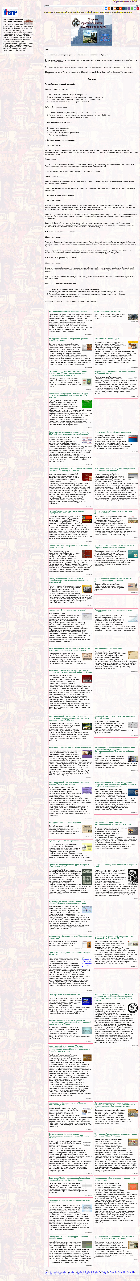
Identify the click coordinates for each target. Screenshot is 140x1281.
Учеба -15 (75, 1274)
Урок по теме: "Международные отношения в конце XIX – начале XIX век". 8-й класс (115, 1135)
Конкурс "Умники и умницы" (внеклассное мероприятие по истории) (66, 512)
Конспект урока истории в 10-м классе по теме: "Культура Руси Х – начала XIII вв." (113, 937)
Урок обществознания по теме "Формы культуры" (18, 35)
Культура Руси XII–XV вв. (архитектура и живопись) (70, 841)
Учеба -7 (96, 1272)
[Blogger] (115, 8)
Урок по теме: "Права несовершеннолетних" (67, 610)
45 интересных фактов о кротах (107, 311)
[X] (112, 8)
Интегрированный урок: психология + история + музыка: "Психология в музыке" (69, 783)
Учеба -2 (56, 1272)
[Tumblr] (126, 8)
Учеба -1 (48, 1272)
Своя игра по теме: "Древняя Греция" (64, 995)
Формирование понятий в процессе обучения (68, 311)
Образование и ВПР (126, 1)
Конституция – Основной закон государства (112, 432)
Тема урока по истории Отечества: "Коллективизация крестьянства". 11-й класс (112, 823)
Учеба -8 (104, 1272)
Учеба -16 (84, 1274)
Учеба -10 (121, 1272)
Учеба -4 (72, 1272)
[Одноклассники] (109, 8)
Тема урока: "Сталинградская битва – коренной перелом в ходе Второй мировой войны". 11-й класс (70, 671)
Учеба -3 (64, 1272)
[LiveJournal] (123, 8)
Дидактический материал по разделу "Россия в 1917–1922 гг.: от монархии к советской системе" (69, 433)
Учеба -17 (93, 1274)
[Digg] (117, 8)
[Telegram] (135, 8)
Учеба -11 (130, 1272)
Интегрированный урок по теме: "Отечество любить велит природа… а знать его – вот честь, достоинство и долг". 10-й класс (69, 718)
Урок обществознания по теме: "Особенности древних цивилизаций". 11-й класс (113, 580)
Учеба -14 (66, 1274)
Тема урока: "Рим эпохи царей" (107, 339)
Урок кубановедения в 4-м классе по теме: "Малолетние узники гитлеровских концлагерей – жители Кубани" (69, 580)
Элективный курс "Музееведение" (108, 648)
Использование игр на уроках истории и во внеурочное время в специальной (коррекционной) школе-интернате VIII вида (70, 1022)
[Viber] (129, 8)
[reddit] (120, 8)
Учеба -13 (57, 1274)
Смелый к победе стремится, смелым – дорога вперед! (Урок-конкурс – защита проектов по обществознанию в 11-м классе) (68, 373)
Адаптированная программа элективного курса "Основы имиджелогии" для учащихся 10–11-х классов (68, 395)
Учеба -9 (113, 1272)
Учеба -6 (88, 1272)
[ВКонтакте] (106, 8)
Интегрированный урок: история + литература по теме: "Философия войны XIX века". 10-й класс (69, 649)
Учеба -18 (102, 1274)
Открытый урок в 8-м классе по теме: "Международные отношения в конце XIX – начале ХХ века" (69, 1136)
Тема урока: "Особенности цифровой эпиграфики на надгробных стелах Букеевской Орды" (69, 1179)
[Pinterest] (138, 8)
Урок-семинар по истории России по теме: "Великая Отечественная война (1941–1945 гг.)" (70, 470)
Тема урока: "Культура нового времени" (65, 822)
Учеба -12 (48, 1274)
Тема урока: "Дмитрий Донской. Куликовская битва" (70, 747)
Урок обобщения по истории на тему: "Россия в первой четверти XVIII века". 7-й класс (114, 1237)
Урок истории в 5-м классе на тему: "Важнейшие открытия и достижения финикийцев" (114, 547)
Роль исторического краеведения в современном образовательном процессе (114, 470)
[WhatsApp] (132, 8)
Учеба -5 (80, 1272)
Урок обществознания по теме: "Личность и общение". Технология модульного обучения (67, 902)
